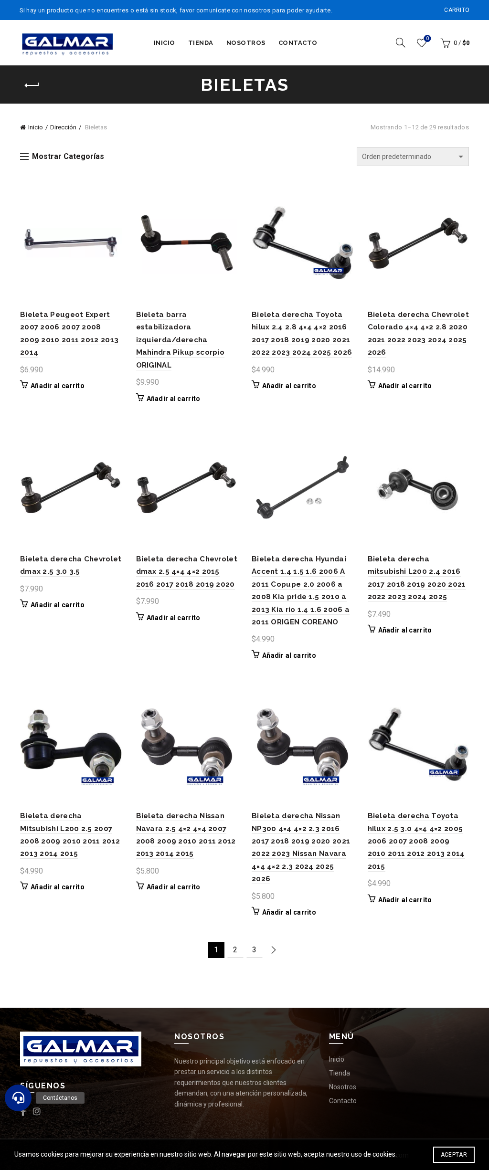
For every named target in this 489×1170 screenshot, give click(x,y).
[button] (18, 1098)
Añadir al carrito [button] (58, 386)
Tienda (200, 42)
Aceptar (454, 1154)
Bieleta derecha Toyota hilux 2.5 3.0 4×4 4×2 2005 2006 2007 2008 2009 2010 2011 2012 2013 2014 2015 (416, 841)
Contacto (298, 42)
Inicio (164, 42)
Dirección (63, 127)
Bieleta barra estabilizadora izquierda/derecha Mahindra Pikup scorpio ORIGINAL (180, 339)
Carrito (456, 10)
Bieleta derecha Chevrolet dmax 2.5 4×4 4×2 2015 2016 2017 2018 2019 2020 (187, 572)
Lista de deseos (427, 38)
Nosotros (246, 42)
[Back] (32, 85)
